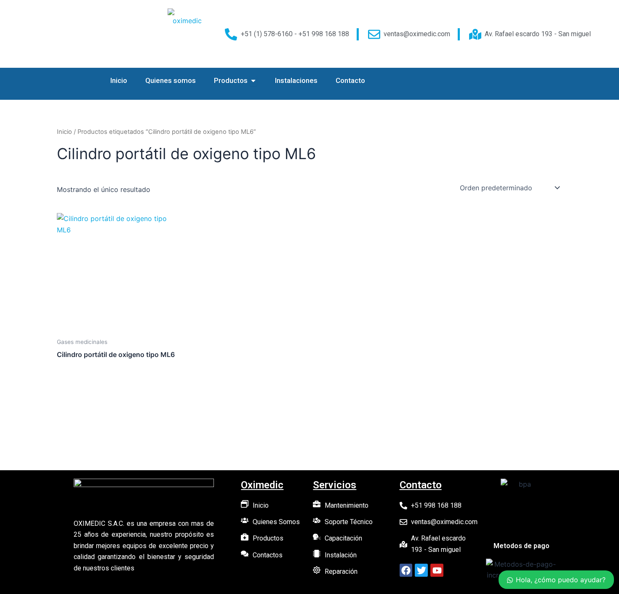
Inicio (64, 132)
